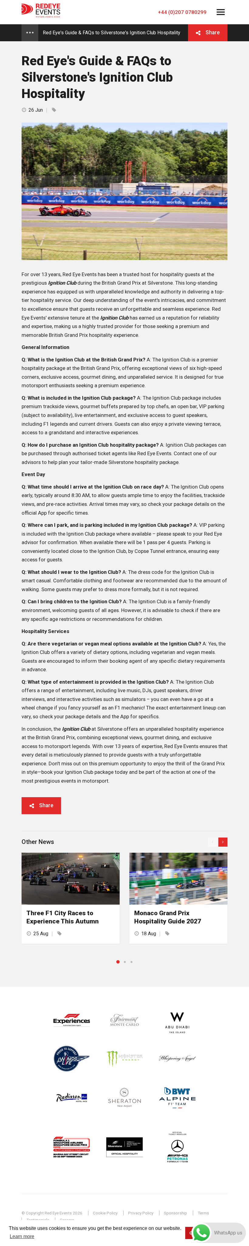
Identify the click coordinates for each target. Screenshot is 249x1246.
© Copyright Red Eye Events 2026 (52, 1212)
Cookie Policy (105, 1212)
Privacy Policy (140, 1212)
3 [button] (131, 962)
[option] (70, 898)
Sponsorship (175, 1212)
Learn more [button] (22, 1236)
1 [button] (118, 961)
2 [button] (125, 962)
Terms (203, 1212)
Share (213, 32)
